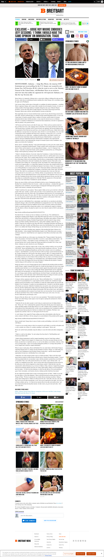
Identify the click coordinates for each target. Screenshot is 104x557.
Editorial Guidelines (38, 546)
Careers (48, 547)
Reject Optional (80, 553)
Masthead (36, 533)
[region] (52, 553)
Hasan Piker (51, 19)
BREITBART (55, 11)
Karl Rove (51, 391)
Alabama (21, 391)
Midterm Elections (41, 19)
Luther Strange (57, 391)
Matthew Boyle (19, 79)
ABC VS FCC (66, 19)
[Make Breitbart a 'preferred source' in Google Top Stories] (56, 80)
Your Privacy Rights (69, 553)
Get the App (61, 539)
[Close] (101, 553)
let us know (58, 503)
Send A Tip (61, 544)
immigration (39, 391)
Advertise (49, 542)
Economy (53, 1)
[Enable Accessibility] (102, 1)
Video (65, 1)
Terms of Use (49, 533)
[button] (3, 2)
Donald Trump (27, 391)
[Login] (98, 2)
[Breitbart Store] (69, 1)
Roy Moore (26, 393)
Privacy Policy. (48, 555)
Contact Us (49, 544)
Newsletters (21, 1)
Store (60, 533)
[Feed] (85, 541)
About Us (36, 536)
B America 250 (29, 1)
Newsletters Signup (63, 542)
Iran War (24, 19)
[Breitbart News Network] (67, 32)
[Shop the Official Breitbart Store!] (83, 32)
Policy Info (36, 544)
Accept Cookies (91, 553)
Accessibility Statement (37, 540)
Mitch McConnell (19, 393)
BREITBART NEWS (24, 541)
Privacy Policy (50, 536)
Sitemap (61, 547)
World (58, 1)
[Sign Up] (62, 5)
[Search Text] (94, 2)
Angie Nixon (31, 19)
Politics (17, 391)
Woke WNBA (59, 19)
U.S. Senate (32, 393)
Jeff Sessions (45, 391)
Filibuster (33, 391)
